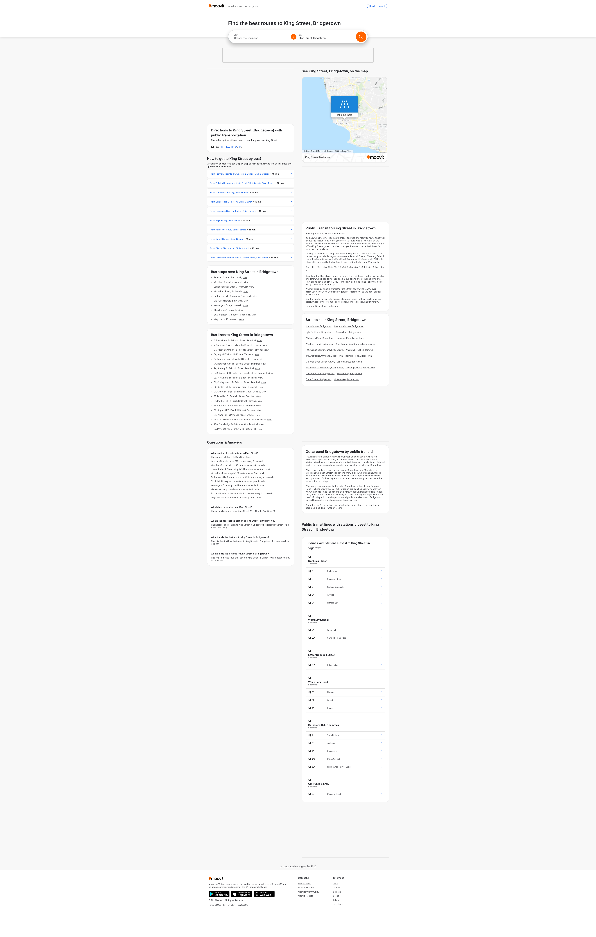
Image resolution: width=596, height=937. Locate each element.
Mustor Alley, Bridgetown (349, 373)
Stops (336, 896)
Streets (337, 892)
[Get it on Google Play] (219, 894)
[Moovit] (216, 6)
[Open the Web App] (264, 894)
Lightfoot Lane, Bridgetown (319, 332)
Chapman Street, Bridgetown (349, 326)
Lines (335, 883)
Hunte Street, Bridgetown (318, 326)
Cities (336, 900)
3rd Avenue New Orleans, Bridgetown (324, 356)
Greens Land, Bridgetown (348, 332)
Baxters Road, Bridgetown (358, 356)
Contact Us (243, 905)
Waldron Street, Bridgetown (360, 350)
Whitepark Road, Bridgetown (320, 338)
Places (336, 887)
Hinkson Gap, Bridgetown (346, 379)
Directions (338, 904)
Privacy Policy (229, 905)
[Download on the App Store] (241, 894)
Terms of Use (215, 905)
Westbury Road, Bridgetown (320, 344)
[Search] (361, 37)
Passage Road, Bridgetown (350, 338)
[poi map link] (344, 120)
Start (236, 35)
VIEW (245, 277)
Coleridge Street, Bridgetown (360, 367)
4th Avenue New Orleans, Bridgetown (324, 367)
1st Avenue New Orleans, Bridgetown (324, 350)
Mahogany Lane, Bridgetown (320, 373)
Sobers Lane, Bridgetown (349, 361)
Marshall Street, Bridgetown (320, 361)
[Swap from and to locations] (293, 37)
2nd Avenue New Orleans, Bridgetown (355, 344)
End (301, 35)
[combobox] (261, 38)
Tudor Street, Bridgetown (318, 379)
